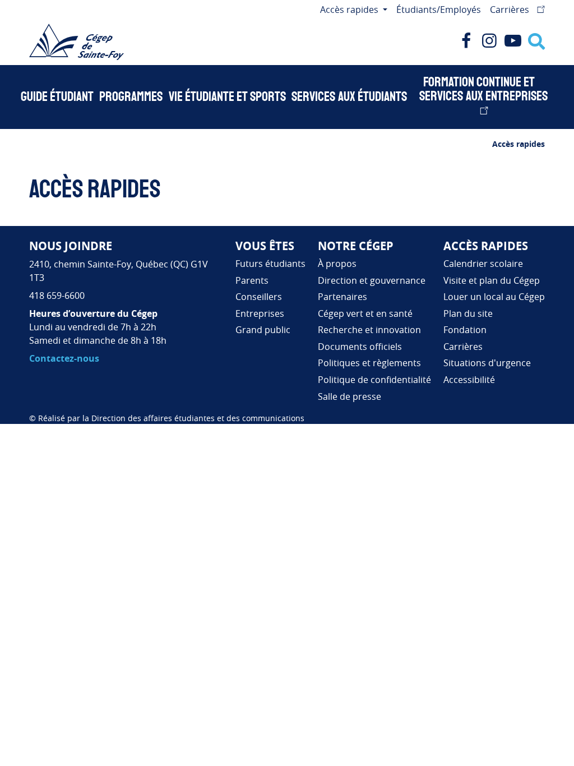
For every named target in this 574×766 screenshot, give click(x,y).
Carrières (510, 9)
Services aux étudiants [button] (349, 97)
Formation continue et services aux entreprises (483, 89)
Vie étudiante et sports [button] (227, 97)
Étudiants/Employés (438, 9)
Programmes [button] (131, 97)
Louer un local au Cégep (494, 296)
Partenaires (342, 296)
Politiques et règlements (369, 363)
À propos (337, 263)
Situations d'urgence (487, 363)
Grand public (262, 330)
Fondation (465, 330)
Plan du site (468, 313)
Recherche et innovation (369, 330)
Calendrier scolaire (483, 263)
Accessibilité (469, 379)
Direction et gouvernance (371, 280)
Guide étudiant (57, 97)
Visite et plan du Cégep (491, 280)
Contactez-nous (64, 358)
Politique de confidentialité (374, 379)
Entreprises (259, 313)
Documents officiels (360, 346)
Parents (252, 280)
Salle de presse (349, 396)
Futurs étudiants (270, 263)
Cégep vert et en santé (365, 313)
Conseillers (258, 296)
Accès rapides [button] (350, 9)
